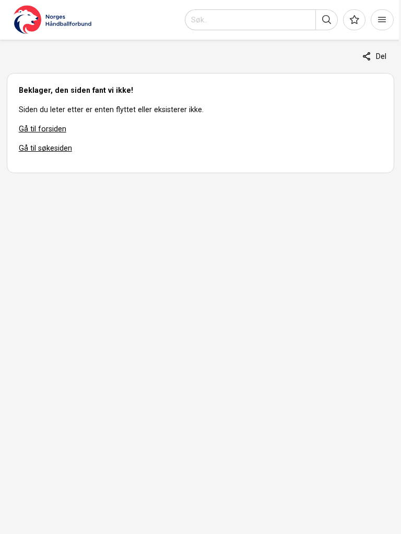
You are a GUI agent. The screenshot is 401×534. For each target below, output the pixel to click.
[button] (326, 19)
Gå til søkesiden (45, 148)
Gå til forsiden (42, 129)
